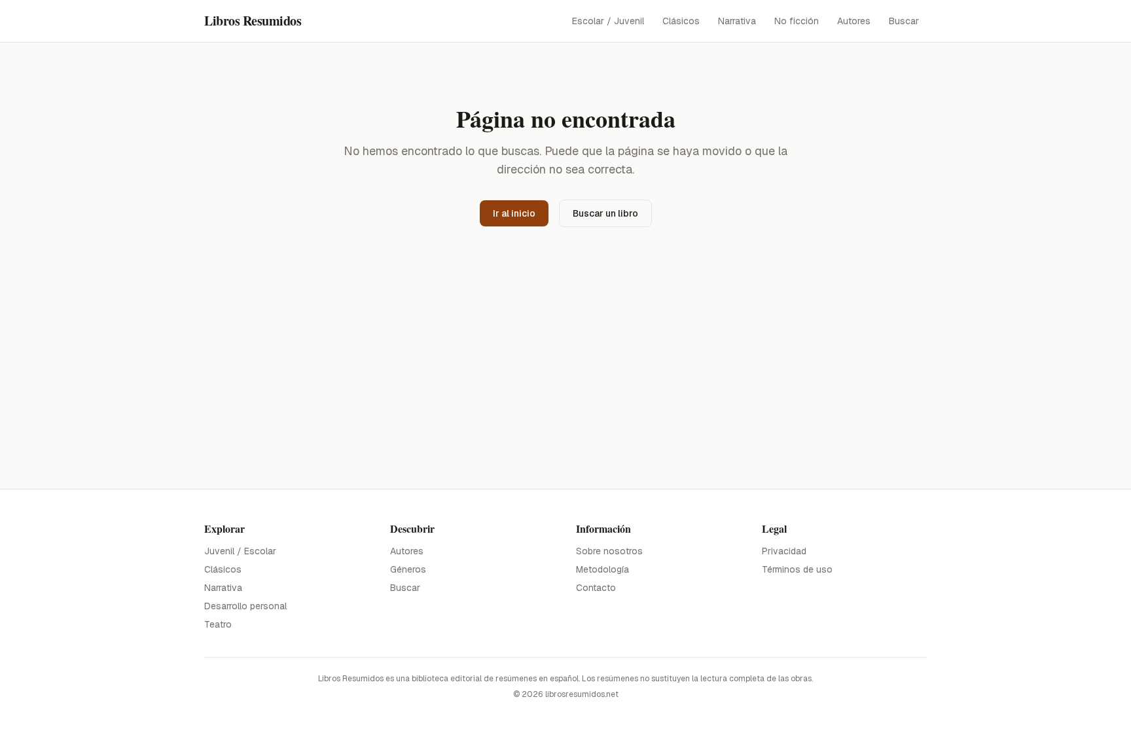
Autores (854, 21)
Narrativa (737, 21)
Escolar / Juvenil (608, 21)
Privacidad (784, 551)
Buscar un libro (605, 213)
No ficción (796, 21)
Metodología (602, 569)
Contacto (596, 588)
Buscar (904, 21)
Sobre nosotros (609, 551)
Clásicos (681, 21)
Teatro (218, 624)
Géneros (408, 569)
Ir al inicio (514, 213)
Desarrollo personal (245, 606)
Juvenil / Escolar (240, 551)
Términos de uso (797, 569)
